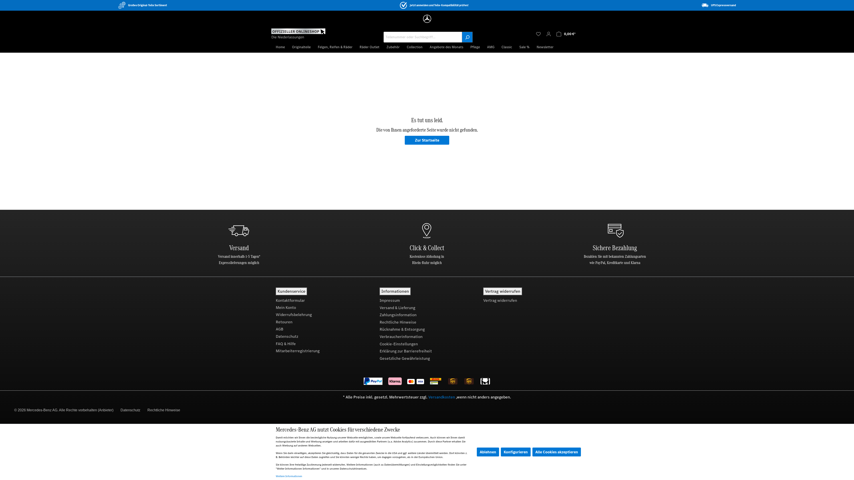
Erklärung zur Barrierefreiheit (406, 351)
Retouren (284, 322)
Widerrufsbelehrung (294, 314)
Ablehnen (488, 452)
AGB (279, 329)
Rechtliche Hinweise (398, 322)
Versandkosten (441, 397)
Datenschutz (287, 336)
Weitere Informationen (289, 476)
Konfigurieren (516, 452)
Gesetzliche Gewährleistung (405, 358)
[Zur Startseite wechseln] (298, 33)
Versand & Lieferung (397, 307)
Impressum (390, 300)
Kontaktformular (290, 300)
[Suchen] (467, 37)
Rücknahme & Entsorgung (402, 329)
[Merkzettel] (538, 34)
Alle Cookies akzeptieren (556, 452)
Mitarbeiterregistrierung (298, 351)
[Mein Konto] (549, 34)
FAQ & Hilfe (286, 343)
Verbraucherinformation (401, 336)
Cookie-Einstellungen (399, 344)
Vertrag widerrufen (500, 300)
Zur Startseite (427, 140)
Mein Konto (286, 307)
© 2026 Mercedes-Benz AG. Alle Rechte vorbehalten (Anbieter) (63, 410)
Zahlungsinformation (398, 315)
